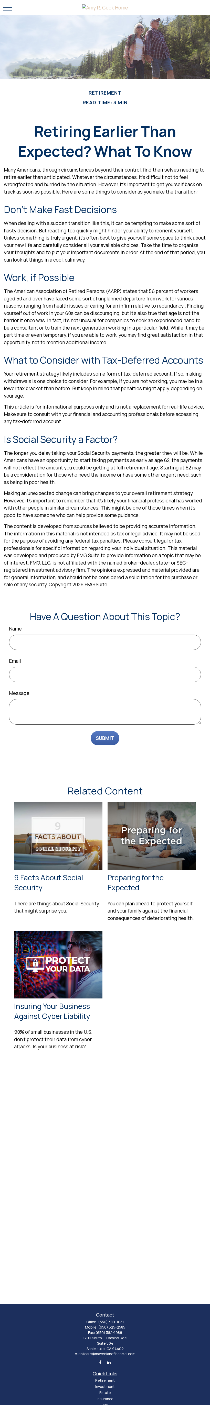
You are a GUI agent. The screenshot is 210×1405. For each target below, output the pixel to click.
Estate (105, 1392)
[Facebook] (100, 1362)
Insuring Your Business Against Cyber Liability (52, 1011)
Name (15, 628)
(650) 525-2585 (111, 1327)
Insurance (105, 1398)
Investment (105, 1386)
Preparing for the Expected (136, 883)
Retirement (105, 1380)
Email (15, 661)
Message (19, 693)
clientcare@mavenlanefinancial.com (105, 1353)
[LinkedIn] (109, 1362)
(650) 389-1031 (111, 1321)
